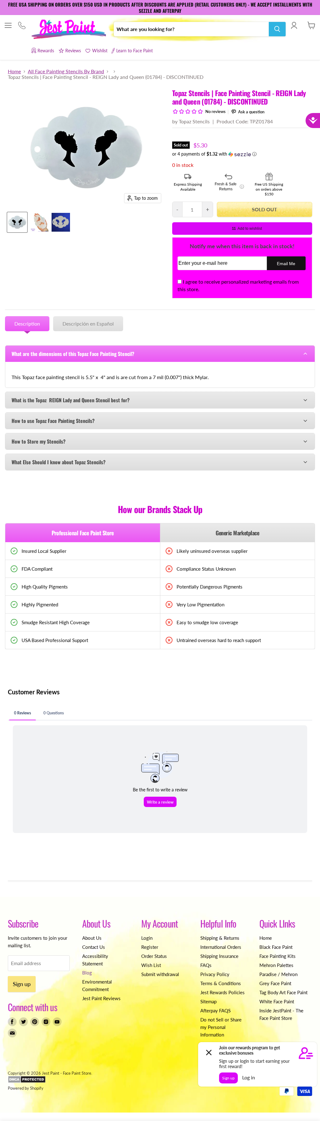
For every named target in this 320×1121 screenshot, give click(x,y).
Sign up (22, 983)
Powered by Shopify (25, 1088)
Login (146, 938)
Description (27, 324)
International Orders (220, 947)
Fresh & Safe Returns (229, 186)
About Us (92, 938)
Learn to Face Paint (134, 50)
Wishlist (99, 50)
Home (14, 71)
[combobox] (191, 29)
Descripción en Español (88, 324)
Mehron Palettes (276, 965)
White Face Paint (276, 1001)
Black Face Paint (275, 947)
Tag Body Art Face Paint (283, 992)
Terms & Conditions (220, 983)
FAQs (206, 965)
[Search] (277, 29)
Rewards (46, 50)
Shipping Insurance (219, 956)
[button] (242, 154)
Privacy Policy (214, 974)
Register (149, 947)
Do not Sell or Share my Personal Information (221, 1027)
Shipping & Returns (219, 938)
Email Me (286, 263)
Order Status (154, 956)
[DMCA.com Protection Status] (27, 1081)
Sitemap (208, 1001)
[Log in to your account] (294, 25)
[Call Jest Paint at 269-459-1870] (22, 25)
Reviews (73, 50)
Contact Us (93, 947)
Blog (87, 972)
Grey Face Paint (275, 983)
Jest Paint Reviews (101, 998)
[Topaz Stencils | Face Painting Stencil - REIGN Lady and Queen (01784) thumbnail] (17, 222)
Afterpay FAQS (215, 1010)
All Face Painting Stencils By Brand (66, 71)
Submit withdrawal (160, 974)
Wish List (151, 965)
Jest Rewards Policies (222, 992)
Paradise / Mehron (278, 974)
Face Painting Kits (277, 956)
